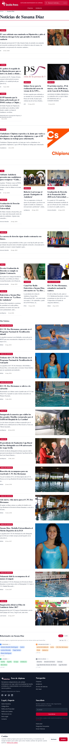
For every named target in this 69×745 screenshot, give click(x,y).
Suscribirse (51, 714)
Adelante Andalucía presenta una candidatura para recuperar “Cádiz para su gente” (10, 178)
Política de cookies (12, 742)
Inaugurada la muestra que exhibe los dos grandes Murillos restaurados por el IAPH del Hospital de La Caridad (16, 417)
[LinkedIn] (12, 695)
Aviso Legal (4, 716)
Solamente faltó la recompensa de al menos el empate (14, 577)
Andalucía (39, 8)
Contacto (4, 719)
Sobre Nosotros (6, 704)
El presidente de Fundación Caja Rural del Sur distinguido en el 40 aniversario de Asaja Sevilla (16, 445)
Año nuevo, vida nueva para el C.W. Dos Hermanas (16, 501)
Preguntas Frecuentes (42, 726)
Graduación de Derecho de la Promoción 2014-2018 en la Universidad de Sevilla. (57, 195)
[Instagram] (9, 695)
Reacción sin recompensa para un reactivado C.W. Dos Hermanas (14, 472)
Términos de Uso (6, 714)
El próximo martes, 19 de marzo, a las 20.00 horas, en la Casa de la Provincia (58, 88)
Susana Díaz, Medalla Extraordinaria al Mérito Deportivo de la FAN (16, 529)
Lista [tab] (60, 636)
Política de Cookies (7, 711)
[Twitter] (5, 695)
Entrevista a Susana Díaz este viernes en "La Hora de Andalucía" (10, 297)
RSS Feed (38, 689)
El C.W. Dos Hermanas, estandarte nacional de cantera (57, 288)
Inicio (1, 11)
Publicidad (39, 724)
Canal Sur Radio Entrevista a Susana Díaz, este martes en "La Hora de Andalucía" (34, 289)
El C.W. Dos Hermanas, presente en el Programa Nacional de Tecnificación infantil (16, 332)
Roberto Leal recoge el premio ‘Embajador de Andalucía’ (33, 194)
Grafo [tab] (66, 636)
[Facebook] (2, 695)
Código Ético (5, 706)
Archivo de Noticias (42, 686)
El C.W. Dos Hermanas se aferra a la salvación (15, 387)
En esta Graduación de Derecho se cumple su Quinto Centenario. (9, 271)
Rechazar (54, 739)
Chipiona (30, 8)
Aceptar (63, 739)
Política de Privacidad (7, 709)
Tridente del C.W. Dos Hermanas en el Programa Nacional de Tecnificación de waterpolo (16, 360)
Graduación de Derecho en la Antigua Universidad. (10, 206)
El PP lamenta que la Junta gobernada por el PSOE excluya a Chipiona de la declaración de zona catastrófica (10, 102)
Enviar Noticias (40, 729)
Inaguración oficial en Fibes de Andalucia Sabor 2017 (12, 606)
